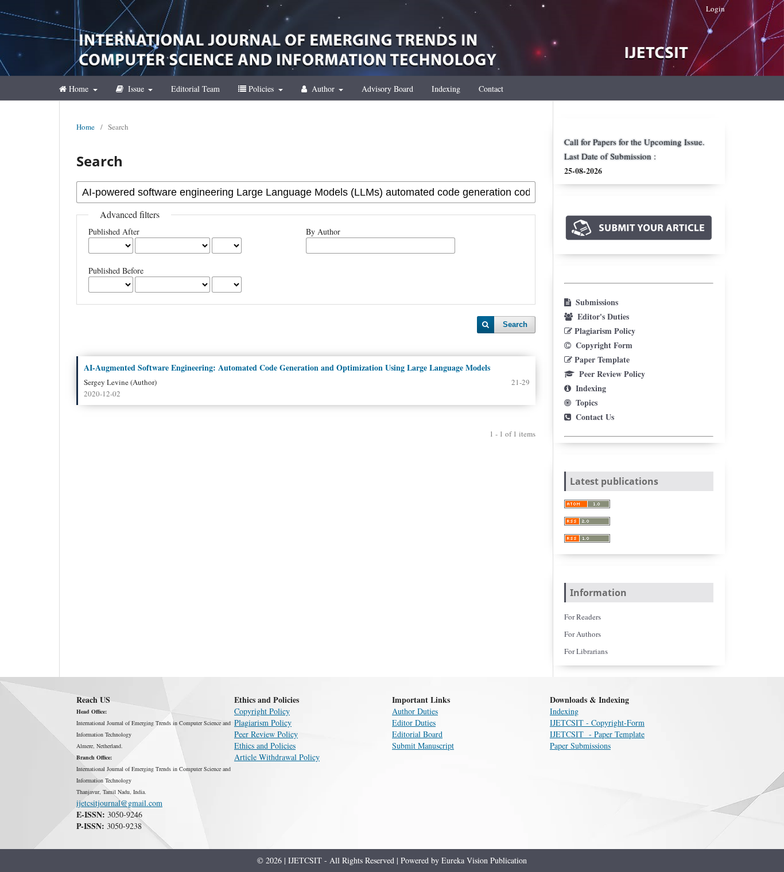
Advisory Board (387, 88)
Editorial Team (195, 88)
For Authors (582, 634)
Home (79, 88)
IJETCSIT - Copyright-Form (597, 722)
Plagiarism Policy (263, 722)
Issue (136, 88)
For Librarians (586, 651)
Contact (491, 88)
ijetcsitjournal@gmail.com (119, 802)
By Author (323, 231)
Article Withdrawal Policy (277, 757)
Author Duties (415, 711)
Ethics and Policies (265, 745)
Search (515, 324)
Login (715, 8)
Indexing (446, 88)
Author (323, 88)
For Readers (582, 617)
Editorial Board (417, 734)
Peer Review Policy (266, 734)
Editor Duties (414, 722)
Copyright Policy (262, 711)
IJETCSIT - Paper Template (597, 734)
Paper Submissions (580, 745)
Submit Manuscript (423, 745)
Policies (261, 88)
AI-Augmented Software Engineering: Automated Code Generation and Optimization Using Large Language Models (287, 367)
